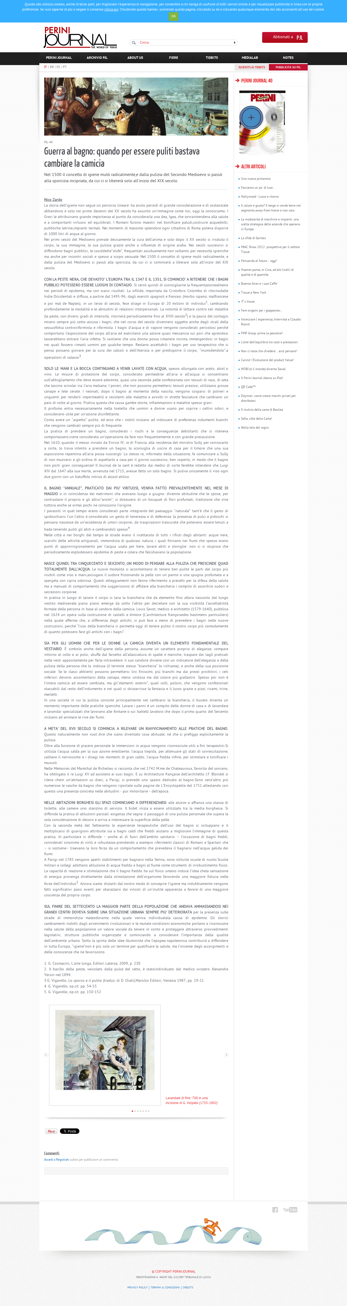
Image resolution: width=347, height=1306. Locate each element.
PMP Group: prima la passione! (262, 333)
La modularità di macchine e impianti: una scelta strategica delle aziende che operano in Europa (270, 224)
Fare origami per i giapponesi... (262, 311)
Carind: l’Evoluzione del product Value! (267, 360)
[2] (135, 1111)
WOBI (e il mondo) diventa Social (263, 369)
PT (65, 67)
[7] (148, 1111)
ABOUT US (135, 58)
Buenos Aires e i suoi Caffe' (259, 284)
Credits (188, 1287)
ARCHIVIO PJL (97, 58)
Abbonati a (283, 37)
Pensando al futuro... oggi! (259, 261)
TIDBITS (212, 58)
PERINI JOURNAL (59, 58)
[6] (146, 1111)
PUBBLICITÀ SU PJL (288, 67)
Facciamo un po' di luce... (258, 188)
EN (52, 67)
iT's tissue (248, 302)
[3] (138, 1111)
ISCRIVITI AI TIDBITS (252, 67)
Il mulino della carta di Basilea (262, 410)
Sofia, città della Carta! (256, 419)
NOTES (288, 58)
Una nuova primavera (256, 179)
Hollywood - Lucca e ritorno (260, 197)
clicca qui (111, 9)
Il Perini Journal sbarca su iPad (261, 378)
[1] (132, 1111)
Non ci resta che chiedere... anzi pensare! (269, 351)
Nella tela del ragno (255, 428)
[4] (140, 1111)
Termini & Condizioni (165, 1287)
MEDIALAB (250, 58)
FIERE (173, 58)
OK (173, 16)
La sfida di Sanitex (253, 238)
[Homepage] (80, 47)
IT (45, 67)
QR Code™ (248, 387)
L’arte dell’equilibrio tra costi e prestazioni (269, 342)
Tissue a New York (253, 293)
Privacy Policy (137, 1287)
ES (58, 67)
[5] (143, 1111)
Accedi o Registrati (56, 1160)
